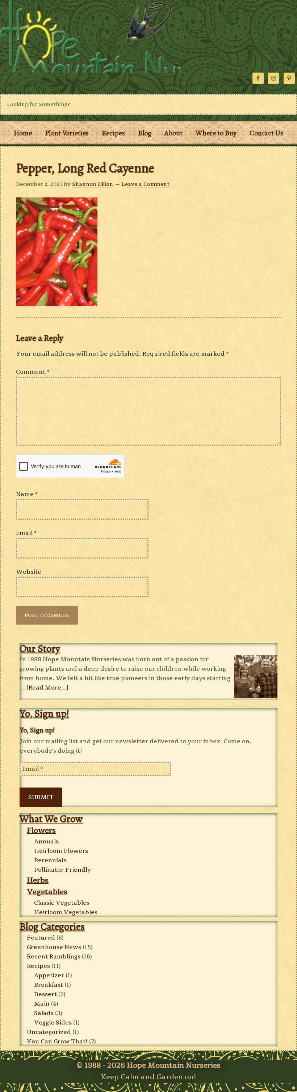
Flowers (41, 830)
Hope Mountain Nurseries (90, 36)
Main (42, 1004)
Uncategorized (49, 1032)
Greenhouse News (54, 947)
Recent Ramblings (53, 957)
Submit (41, 797)
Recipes (38, 966)
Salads (44, 1013)
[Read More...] (47, 688)
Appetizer (49, 975)
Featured (41, 938)
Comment (32, 372)
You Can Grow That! (57, 1042)
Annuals (46, 842)
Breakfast (48, 985)
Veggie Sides (53, 1023)
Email (26, 533)
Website (28, 572)
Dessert (45, 994)
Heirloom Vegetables (65, 912)
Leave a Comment (146, 184)
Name (27, 494)
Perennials (50, 860)
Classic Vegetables (61, 903)
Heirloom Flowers (61, 851)
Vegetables (47, 892)
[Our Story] (255, 677)
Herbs (38, 880)
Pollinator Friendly (62, 870)
